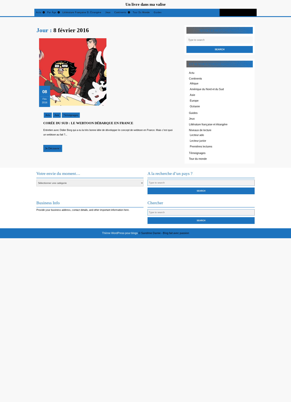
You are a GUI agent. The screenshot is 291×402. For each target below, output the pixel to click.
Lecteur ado (197, 135)
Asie (57, 115)
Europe (194, 100)
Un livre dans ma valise (145, 4)
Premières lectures (201, 146)
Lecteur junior (198, 140)
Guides (158, 12)
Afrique (194, 83)
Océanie (195, 106)
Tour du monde (141, 12)
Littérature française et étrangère (81, 12)
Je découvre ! (53, 149)
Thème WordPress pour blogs (120, 233)
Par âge (51, 12)
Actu (38, 12)
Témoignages (70, 115)
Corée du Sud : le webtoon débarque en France (88, 123)
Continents (120, 12)
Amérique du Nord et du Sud (207, 89)
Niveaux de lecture (200, 130)
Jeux (108, 12)
